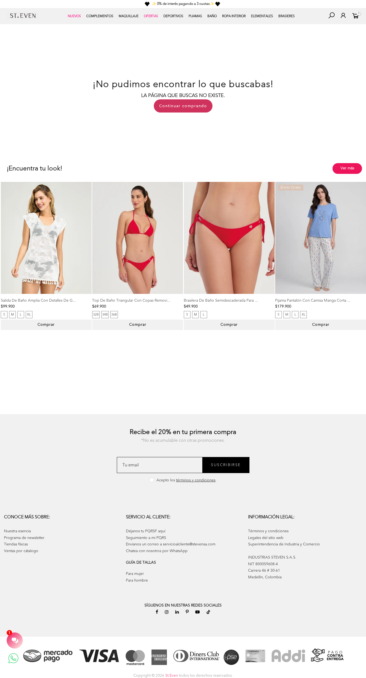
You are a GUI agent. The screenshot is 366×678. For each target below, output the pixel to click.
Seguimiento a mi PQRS (146, 537)
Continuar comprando (183, 105)
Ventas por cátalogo (21, 550)
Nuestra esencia (17, 531)
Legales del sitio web (265, 537)
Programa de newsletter (24, 537)
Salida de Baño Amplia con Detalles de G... (38, 300)
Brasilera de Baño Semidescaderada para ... (221, 300)
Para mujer (135, 573)
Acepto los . (186, 480)
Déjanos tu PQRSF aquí (145, 531)
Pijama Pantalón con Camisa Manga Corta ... (312, 300)
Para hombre (137, 580)
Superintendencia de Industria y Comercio (284, 544)
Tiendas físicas (16, 544)
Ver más (347, 168)
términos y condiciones (195, 480)
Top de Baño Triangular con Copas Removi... (131, 300)
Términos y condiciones (268, 531)
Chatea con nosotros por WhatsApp (157, 550)
